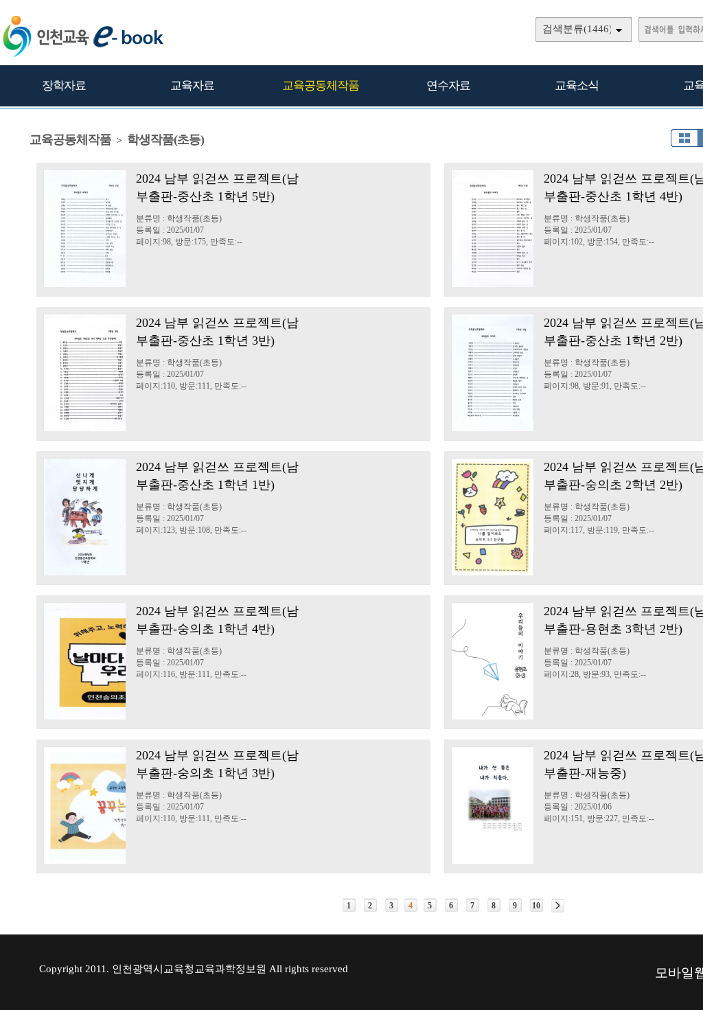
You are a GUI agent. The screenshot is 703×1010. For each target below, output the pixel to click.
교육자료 (192, 85)
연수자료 (448, 85)
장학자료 (64, 85)
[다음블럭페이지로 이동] (557, 905)
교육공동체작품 (320, 85)
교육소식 (577, 85)
